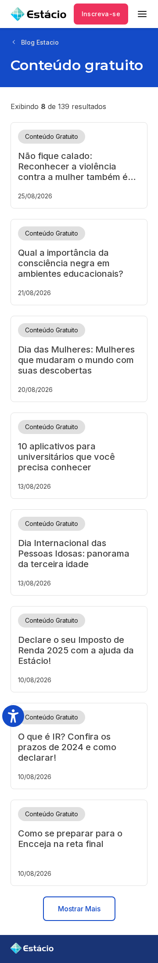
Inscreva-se (101, 14)
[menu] (142, 14)
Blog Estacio (40, 42)
